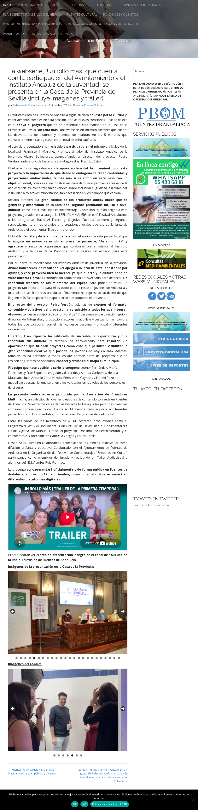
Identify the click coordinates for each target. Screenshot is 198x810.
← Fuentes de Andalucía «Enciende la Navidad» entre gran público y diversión (32, 771)
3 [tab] (25, 658)
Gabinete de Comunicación (28, 105)
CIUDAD (78, 5)
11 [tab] (61, 658)
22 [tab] (110, 658)
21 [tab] (106, 658)
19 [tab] (97, 658)
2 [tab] (21, 658)
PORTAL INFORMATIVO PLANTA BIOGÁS (32, 24)
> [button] (122, 612)
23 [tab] (114, 658)
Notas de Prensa (83, 105)
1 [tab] (16, 658)
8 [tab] (48, 658)
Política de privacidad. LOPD (109, 804)
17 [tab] (88, 658)
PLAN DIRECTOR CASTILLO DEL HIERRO (32, 14)
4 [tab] (30, 658)
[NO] (193, 800)
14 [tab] (74, 658)
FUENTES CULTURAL (82, 14)
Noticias (98, 105)
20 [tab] (101, 658)
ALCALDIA (59, 5)
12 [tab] (66, 658)
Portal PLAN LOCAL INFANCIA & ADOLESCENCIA (38, 34)
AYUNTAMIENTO (31, 5)
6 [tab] (39, 658)
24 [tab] (119, 658)
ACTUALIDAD (103, 5)
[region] (67, 612)
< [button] (13, 612)
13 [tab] (70, 658)
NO (84, 804)
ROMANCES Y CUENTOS (120, 14)
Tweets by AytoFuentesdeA (151, 505)
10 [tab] (57, 658)
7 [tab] (43, 658)
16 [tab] (83, 658)
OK (75, 804)
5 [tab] (34, 658)
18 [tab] (92, 658)
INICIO (8, 5)
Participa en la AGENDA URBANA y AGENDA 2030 (103, 24)
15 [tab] (79, 658)
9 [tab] (52, 658)
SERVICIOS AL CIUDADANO (140, 5)
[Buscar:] (161, 71)
